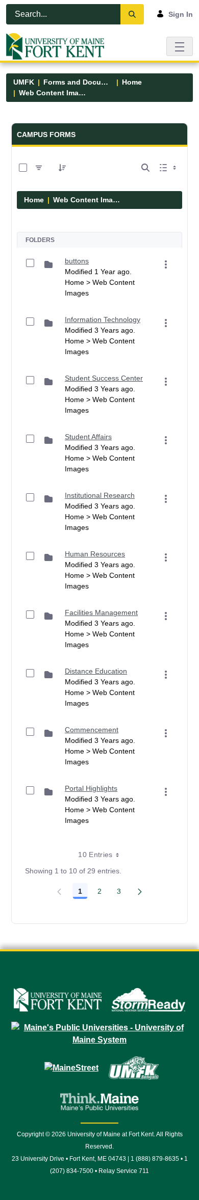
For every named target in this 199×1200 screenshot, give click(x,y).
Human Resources (95, 554)
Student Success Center (104, 378)
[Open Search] (145, 167)
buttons (77, 261)
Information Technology (102, 319)
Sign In (180, 14)
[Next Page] (140, 891)
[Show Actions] (166, 264)
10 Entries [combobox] (95, 854)
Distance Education (96, 671)
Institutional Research (100, 495)
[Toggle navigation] (179, 46)
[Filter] (38, 167)
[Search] (132, 14)
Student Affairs (88, 437)
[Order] (62, 167)
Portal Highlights (91, 788)
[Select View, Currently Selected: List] (169, 167)
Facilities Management (101, 612)
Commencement (91, 730)
